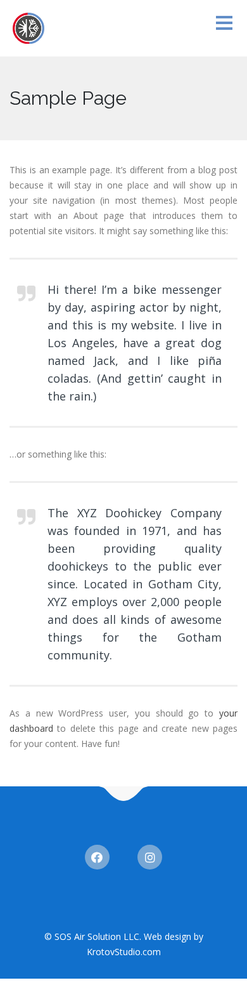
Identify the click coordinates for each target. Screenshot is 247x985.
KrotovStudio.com (124, 952)
